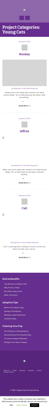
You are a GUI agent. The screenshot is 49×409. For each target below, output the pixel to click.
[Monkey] (24, 73)
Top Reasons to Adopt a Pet (15, 284)
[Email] (24, 3)
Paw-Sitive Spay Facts (13, 291)
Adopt (14, 370)
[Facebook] (20, 3)
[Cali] (24, 227)
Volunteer (22, 370)
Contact (39, 370)
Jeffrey (24, 131)
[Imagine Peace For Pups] (24, 10)
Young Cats (34, 88)
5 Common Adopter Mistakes (15, 338)
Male (28, 88)
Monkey (24, 54)
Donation (31, 370)
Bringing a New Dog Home (14, 315)
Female (28, 242)
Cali (24, 208)
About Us (7, 370)
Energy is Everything (12, 311)
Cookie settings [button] (21, 405)
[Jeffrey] (24, 150)
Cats (24, 88)
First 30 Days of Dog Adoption (16, 331)
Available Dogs (10, 319)
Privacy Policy (9, 372)
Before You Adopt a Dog (14, 307)
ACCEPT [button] (34, 405)
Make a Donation (11, 295)
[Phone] (29, 3)
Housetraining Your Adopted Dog (17, 335)
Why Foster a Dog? (12, 288)
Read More (23, 106)
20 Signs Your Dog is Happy (15, 342)
